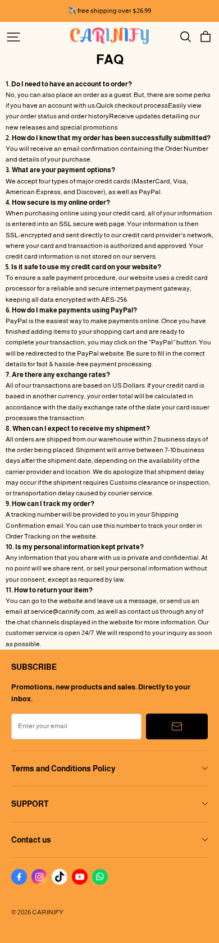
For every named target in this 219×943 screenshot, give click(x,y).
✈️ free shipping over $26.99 (109, 11)
